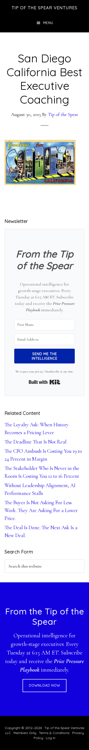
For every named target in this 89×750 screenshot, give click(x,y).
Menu (48, 23)
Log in (50, 738)
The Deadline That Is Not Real (35, 442)
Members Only (25, 733)
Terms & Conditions (54, 733)
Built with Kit (44, 382)
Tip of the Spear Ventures (44, 7)
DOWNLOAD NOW (44, 685)
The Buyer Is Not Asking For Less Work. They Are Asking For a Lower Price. (41, 510)
